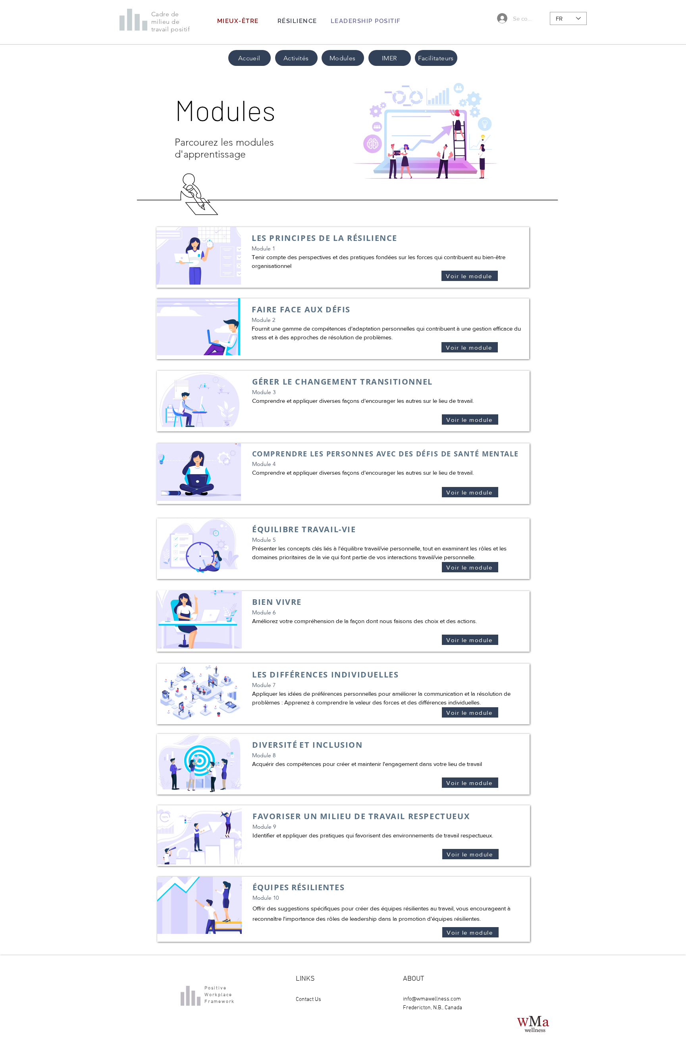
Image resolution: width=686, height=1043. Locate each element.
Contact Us (308, 999)
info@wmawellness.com (432, 999)
